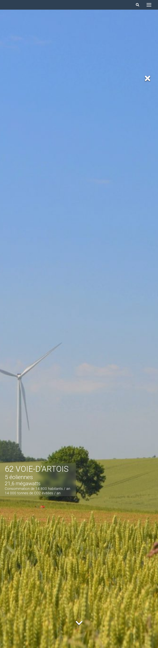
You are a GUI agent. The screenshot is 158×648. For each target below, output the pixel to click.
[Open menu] (148, 5)
